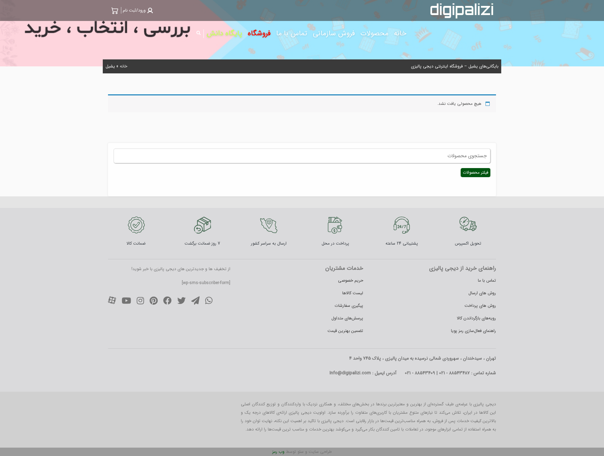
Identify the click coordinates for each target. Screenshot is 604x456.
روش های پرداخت (480, 305)
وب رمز (278, 451)
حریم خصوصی (350, 280)
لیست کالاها (352, 293)
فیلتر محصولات (475, 172)
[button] (137, 10)
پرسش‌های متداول (347, 318)
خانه (123, 66)
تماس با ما (487, 280)
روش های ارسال (482, 293)
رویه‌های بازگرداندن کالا (476, 318)
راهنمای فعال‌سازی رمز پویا (473, 330)
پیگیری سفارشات (349, 305)
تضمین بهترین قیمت (345, 330)
